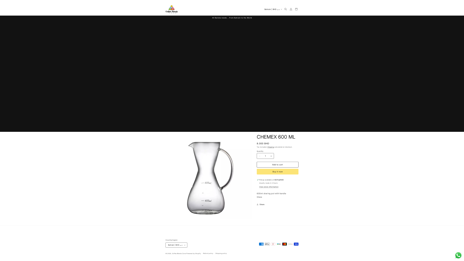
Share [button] (262, 204)
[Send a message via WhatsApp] (458, 255)
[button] (285, 9)
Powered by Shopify (193, 253)
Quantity (260, 151)
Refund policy (208, 253)
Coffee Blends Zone (179, 253)
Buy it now (278, 171)
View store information (268, 187)
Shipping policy (221, 253)
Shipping (270, 147)
